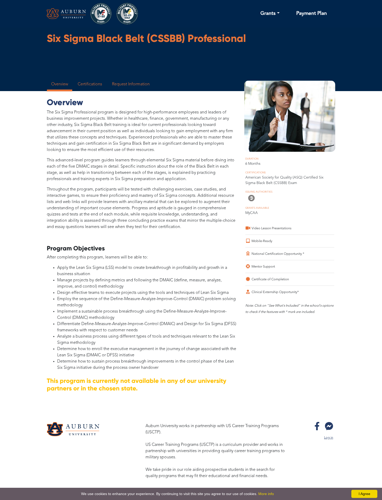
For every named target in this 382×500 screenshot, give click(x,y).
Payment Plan (311, 13)
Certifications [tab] (90, 84)
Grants (268, 13)
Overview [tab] (59, 84)
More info (266, 494)
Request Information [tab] (131, 84)
